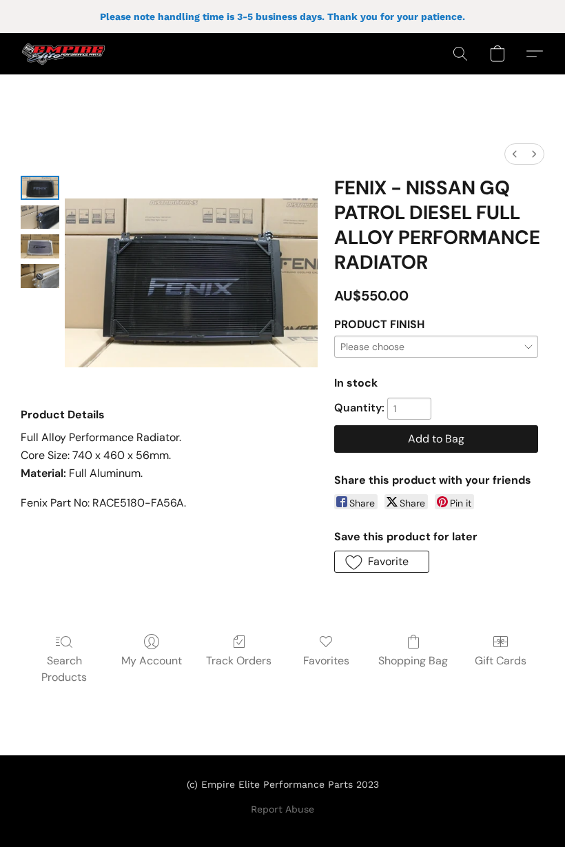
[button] (63, 54)
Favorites (326, 660)
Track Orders (238, 660)
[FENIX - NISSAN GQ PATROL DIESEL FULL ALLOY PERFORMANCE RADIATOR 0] (40, 188)
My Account (151, 660)
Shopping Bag (413, 660)
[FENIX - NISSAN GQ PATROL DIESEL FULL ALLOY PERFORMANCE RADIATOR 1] (40, 217)
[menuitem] (514, 154)
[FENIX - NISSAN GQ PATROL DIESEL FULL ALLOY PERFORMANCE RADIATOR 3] (40, 276)
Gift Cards (500, 660)
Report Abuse (282, 809)
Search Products (64, 668)
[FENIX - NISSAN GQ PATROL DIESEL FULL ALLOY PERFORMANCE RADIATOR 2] (40, 246)
